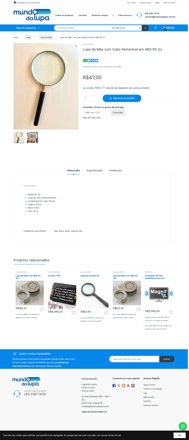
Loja (145, 393)
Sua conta (131, 3)
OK (179, 435)
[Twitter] (96, 62)
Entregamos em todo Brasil (28, 3)
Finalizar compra (100, 15)
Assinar (167, 359)
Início (16, 37)
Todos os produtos (64, 15)
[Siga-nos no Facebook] (114, 385)
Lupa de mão (76, 231)
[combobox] (82, 28)
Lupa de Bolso (21, 272)
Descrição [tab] (73, 170)
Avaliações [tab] (115, 170)
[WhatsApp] (85, 62)
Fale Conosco (169, 3)
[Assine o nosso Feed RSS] (123, 385)
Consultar (118, 112)
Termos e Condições (152, 389)
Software (148, 272)
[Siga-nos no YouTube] (128, 385)
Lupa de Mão (46, 37)
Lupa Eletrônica (54, 272)
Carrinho (82, 15)
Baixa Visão (64, 231)
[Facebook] (92, 62)
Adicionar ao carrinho (124, 98)
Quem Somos (146, 3)
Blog (157, 3)
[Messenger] (88, 62)
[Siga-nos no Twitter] (119, 385)
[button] (76, 46)
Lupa (28, 37)
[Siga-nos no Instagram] (133, 385)
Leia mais (73, 312)
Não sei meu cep (91, 117)
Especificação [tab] (95, 170)
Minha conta (148, 397)
